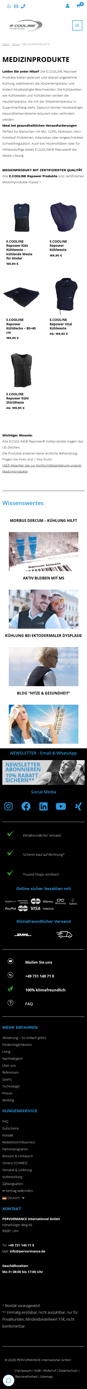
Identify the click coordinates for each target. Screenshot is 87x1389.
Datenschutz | (69, 1370)
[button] (43, 1198)
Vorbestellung (12, 1177)
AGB (37, 1370)
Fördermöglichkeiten (17, 1044)
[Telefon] (23, 6)
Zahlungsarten (12, 1184)
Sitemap (46, 1376)
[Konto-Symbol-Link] (67, 6)
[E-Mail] (16, 6)
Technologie (11, 1086)
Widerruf (49, 1370)
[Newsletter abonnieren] (43, 772)
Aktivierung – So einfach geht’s (24, 1038)
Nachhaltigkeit (12, 1058)
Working (8, 1100)
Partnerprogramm (15, 1149)
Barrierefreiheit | (27, 1376)
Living (6, 1051)
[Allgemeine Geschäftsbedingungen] (42, 1370)
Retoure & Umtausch (17, 1156)
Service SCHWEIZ (14, 1163)
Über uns (9, 1065)
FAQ (5, 1121)
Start (5, 44)
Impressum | (24, 1370)
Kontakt (7, 1135)
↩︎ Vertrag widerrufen (17, 1190)
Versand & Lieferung (17, 1170)
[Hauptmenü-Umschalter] (77, 25)
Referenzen (10, 1072)
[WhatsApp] (9, 6)
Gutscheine (10, 1128)
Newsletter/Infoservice (18, 1142)
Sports (7, 1079)
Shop (16, 44)
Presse (7, 1093)
